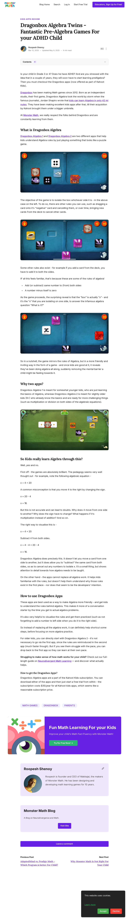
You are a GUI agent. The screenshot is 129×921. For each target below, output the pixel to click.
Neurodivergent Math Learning (54, 661)
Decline (116, 911)
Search (57, 4)
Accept (103, 911)
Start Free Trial (80, 4)
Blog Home (44, 4)
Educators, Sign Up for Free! (108, 4)
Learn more (90, 904)
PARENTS (69, 705)
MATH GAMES (30, 705)
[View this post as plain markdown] (102, 48)
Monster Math (30, 115)
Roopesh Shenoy (36, 47)
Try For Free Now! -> (63, 743)
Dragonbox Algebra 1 (31, 136)
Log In (67, 4)
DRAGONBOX (51, 705)
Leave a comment (64, 844)
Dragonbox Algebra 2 (60, 136)
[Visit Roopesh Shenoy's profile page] (103, 769)
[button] (106, 48)
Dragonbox (26, 92)
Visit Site (64, 826)
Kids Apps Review (30, 19)
